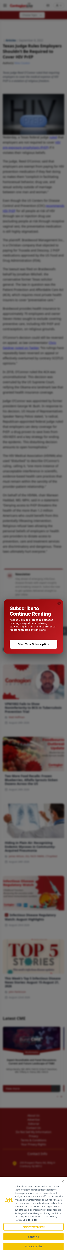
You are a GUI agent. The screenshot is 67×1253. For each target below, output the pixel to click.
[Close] (63, 1181)
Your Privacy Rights (33, 1226)
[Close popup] (59, 603)
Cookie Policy (30, 1219)
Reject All (33, 1236)
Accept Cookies (33, 1246)
